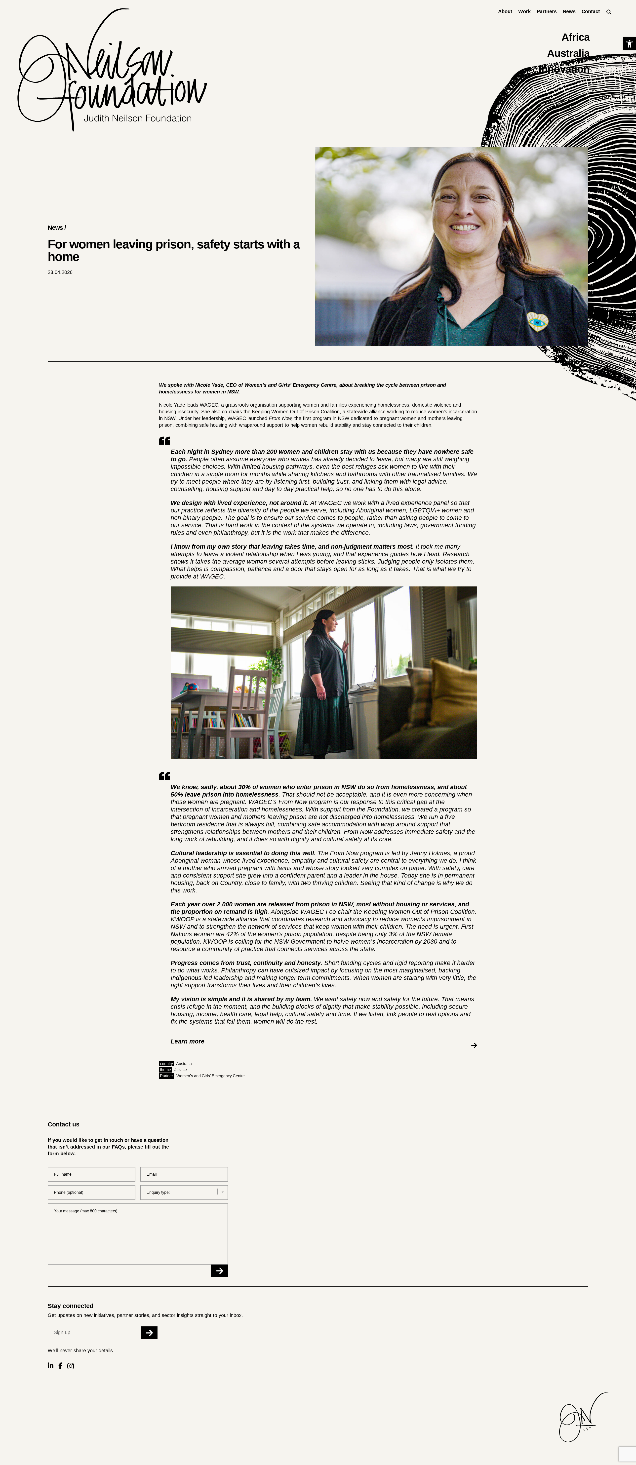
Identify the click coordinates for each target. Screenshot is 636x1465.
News (569, 11)
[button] (629, 43)
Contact (591, 11)
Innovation (564, 69)
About (505, 11)
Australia (568, 53)
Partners (547, 11)
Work (524, 11)
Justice (180, 1070)
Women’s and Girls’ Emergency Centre (210, 1076)
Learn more (187, 1041)
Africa (575, 37)
